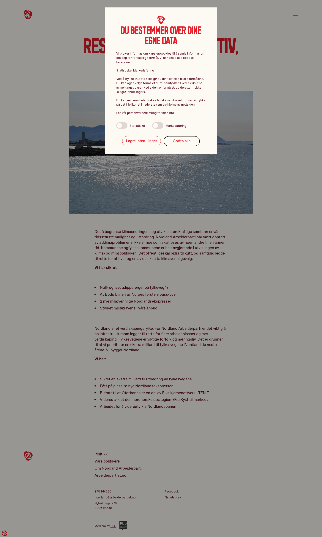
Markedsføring (176, 126)
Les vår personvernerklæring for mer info (145, 113)
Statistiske (137, 126)
